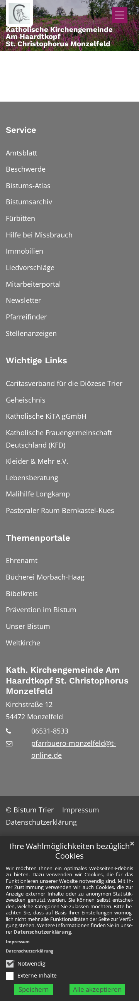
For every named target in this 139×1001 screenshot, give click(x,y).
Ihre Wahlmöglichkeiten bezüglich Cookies (70, 851)
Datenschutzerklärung (42, 931)
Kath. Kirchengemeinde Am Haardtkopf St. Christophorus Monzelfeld (67, 680)
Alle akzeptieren (97, 989)
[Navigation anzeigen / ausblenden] (119, 15)
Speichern (34, 989)
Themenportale (38, 538)
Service (21, 130)
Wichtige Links (36, 360)
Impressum (18, 941)
